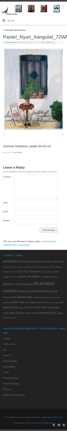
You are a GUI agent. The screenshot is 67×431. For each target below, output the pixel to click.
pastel (52, 297)
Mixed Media (10, 361)
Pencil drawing (11, 383)
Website (6, 220)
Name (5, 204)
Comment (6, 178)
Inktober (10, 291)
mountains (38, 297)
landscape (25, 297)
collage (7, 338)
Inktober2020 (10, 297)
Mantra (38, 423)
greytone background (18, 284)
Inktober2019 (47, 291)
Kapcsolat (47, 417)
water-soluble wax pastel (23, 312)
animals (9, 261)
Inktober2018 (28, 291)
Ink (4, 349)
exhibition (22, 276)
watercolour (47, 312)
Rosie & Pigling (53, 302)
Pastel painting (11, 378)
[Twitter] (58, 6)
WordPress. (48, 423)
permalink (18, 152)
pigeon (33, 302)
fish (41, 277)
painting (46, 297)
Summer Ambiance (14, 30)
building (28, 261)
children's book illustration (36, 267)
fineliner (34, 276)
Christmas (55, 267)
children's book (16, 267)
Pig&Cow (24, 302)
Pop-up (7, 389)
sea (61, 302)
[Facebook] (53, 6)
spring (21, 308)
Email (5, 212)
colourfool (47, 271)
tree (5, 312)
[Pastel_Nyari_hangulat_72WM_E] (33, 89)
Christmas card (10, 272)
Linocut (7, 355)
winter (13, 318)
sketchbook (10, 307)
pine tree (42, 302)
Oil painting (9, 366)
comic (13, 276)
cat (7, 267)
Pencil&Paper (19, 423)
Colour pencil (10, 344)
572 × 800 (46, 42)
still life (28, 307)
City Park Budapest (30, 271)
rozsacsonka (10, 42)
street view (40, 307)
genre (55, 277)
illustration (44, 283)
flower (47, 276)
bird (19, 261)
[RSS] (63, 6)
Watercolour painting (14, 395)
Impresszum (57, 417)
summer (53, 307)
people (14, 302)
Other (6, 372)
